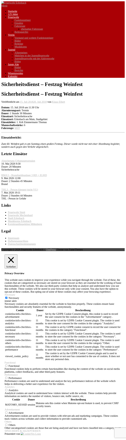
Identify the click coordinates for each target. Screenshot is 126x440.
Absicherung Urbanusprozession (18, 160)
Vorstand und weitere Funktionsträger (33, 37)
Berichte (18, 70)
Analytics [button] (9, 387)
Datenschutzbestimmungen (22, 244)
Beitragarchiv (21, 32)
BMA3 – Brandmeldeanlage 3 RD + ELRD (24, 175)
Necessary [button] (10, 294)
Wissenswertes (15, 73)
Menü (4, 5)
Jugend (11, 49)
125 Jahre (13, 14)
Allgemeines (20, 52)
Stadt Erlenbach (16, 218)
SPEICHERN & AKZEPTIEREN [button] (23, 430)
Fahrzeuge (19, 26)
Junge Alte (13, 64)
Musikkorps (20, 46)
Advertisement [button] (12, 409)
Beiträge (18, 43)
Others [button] (8, 421)
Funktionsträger (22, 20)
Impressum (13, 238)
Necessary (14, 298)
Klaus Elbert (58, 101)
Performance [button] (11, 374)
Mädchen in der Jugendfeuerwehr (31, 55)
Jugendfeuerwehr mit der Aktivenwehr (34, 58)
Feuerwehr (13, 17)
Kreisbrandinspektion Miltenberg (25, 224)
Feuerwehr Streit (16, 212)
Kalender (12, 76)
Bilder (17, 40)
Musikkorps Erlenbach (19, 221)
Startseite (12, 11)
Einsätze (18, 23)
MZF (17, 128)
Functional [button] (10, 362)
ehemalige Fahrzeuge (32, 29)
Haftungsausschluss (18, 241)
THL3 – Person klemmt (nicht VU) (19, 189)
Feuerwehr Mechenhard (20, 215)
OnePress (51, 249)
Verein (11, 34)
